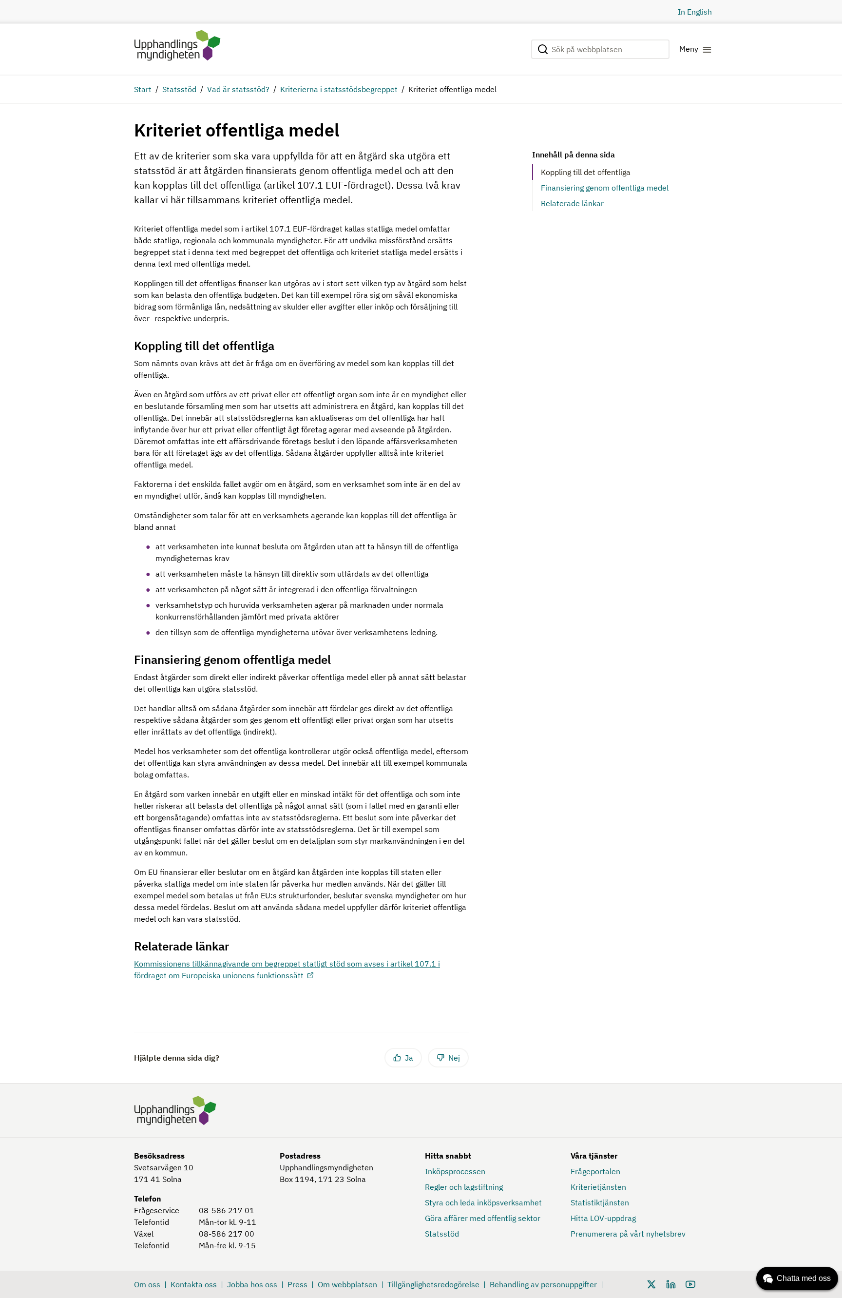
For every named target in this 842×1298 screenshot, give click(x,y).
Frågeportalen (595, 1171)
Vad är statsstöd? (238, 89)
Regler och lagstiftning (464, 1187)
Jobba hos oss (252, 1284)
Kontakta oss (194, 1284)
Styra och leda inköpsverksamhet (483, 1202)
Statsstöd (179, 89)
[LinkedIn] (671, 1283)
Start (143, 89)
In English (695, 12)
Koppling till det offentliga (586, 172)
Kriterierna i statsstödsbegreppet (339, 89)
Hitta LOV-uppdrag (603, 1218)
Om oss (147, 1284)
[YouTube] (690, 1283)
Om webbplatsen (347, 1284)
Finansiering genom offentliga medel (605, 188)
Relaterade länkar (572, 203)
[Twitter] (651, 1283)
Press (297, 1284)
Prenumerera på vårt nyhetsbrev (628, 1234)
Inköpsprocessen (455, 1171)
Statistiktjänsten (600, 1202)
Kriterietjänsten (598, 1187)
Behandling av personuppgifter (543, 1284)
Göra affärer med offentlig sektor (482, 1218)
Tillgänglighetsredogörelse (433, 1284)
